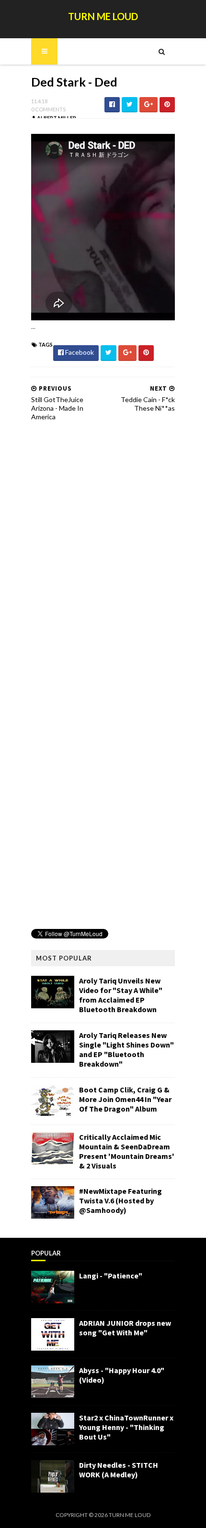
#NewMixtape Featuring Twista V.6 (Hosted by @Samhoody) (120, 1200)
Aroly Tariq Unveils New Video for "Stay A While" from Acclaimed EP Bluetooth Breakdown (120, 995)
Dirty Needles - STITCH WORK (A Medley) (118, 1469)
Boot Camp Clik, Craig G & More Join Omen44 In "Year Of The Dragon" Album (125, 1099)
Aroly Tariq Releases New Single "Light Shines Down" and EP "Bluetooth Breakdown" (126, 1049)
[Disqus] (103, 550)
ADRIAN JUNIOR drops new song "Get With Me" (125, 1327)
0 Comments (48, 109)
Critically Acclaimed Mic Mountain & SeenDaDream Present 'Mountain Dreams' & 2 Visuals (126, 1151)
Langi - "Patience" (110, 1275)
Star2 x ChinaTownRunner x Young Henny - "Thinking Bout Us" (126, 1427)
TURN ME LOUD (103, 16)
